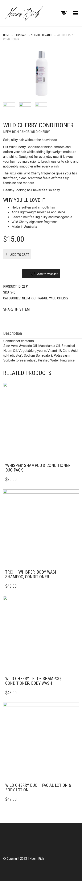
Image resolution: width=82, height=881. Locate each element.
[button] (74, 466)
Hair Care (20, 35)
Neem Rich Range (42, 35)
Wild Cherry (40, 132)
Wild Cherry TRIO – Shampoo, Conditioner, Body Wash (33, 681)
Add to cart (19, 255)
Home (6, 35)
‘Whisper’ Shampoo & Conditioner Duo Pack (37, 468)
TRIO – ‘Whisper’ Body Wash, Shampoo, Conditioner (31, 574)
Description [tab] (12, 333)
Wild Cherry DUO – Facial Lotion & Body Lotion (38, 787)
